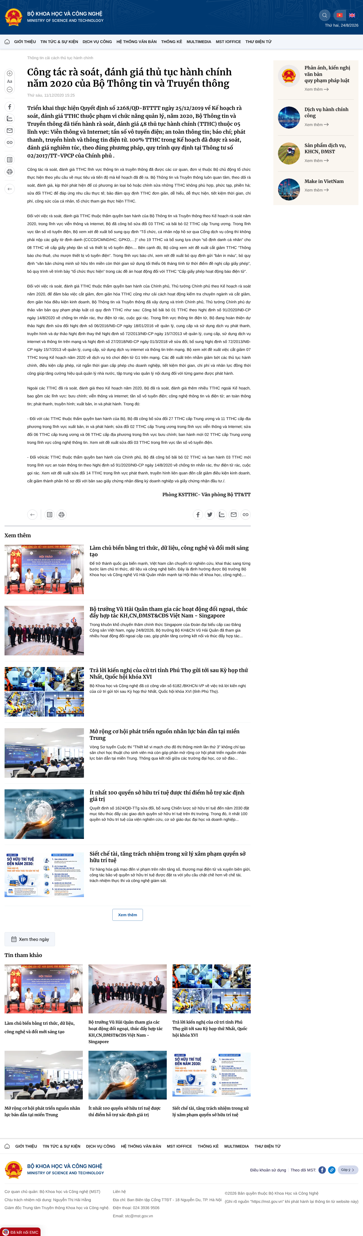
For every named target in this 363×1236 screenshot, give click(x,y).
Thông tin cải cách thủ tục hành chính (60, 58)
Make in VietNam (324, 181)
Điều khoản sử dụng (268, 1170)
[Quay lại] (10, 189)
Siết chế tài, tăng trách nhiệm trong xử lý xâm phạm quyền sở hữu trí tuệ (168, 857)
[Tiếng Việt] (340, 15)
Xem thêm (127, 915)
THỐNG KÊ (171, 41)
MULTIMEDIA (199, 41)
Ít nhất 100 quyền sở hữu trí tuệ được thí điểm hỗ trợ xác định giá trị (167, 795)
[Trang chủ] (7, 42)
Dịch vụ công (97, 41)
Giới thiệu (25, 41)
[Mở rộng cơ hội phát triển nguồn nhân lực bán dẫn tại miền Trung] (44, 753)
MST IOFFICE (228, 41)
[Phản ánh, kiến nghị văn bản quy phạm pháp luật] (289, 76)
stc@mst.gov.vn (139, 1216)
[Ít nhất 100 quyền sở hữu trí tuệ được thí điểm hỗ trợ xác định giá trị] (44, 814)
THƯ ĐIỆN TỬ (259, 41)
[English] (352, 15)
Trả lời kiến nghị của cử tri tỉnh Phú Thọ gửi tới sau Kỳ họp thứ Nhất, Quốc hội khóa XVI (169, 673)
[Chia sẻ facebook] (10, 107)
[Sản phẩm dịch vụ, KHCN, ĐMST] (289, 153)
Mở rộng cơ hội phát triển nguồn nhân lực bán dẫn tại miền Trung (165, 734)
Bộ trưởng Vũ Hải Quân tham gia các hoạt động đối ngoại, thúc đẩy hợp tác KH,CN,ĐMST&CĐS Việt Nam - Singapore (169, 612)
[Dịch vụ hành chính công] (289, 117)
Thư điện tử (268, 1146)
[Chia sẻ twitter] (210, 515)
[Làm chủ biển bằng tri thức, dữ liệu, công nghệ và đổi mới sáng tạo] (44, 569)
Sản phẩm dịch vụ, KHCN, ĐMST (325, 149)
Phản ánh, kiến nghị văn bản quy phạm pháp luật (327, 74)
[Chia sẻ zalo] (10, 119)
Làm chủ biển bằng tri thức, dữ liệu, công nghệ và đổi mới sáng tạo (169, 551)
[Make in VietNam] (289, 189)
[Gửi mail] (10, 130)
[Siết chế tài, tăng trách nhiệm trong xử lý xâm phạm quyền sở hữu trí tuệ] (44, 875)
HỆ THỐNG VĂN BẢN (137, 41)
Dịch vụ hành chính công (327, 113)
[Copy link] (331, 1170)
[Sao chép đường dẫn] (10, 142)
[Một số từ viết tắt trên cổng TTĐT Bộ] (10, 160)
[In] (10, 172)
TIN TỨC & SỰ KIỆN (59, 41)
